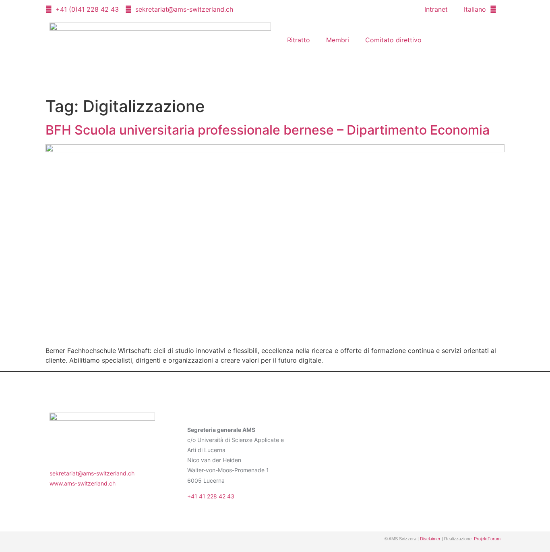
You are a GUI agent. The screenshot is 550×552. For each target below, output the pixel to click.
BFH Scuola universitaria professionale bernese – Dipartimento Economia (267, 130)
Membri (337, 40)
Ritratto (298, 40)
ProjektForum (487, 538)
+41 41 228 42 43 (210, 496)
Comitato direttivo (393, 40)
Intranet (436, 9)
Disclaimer (430, 538)
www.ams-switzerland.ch (83, 483)
